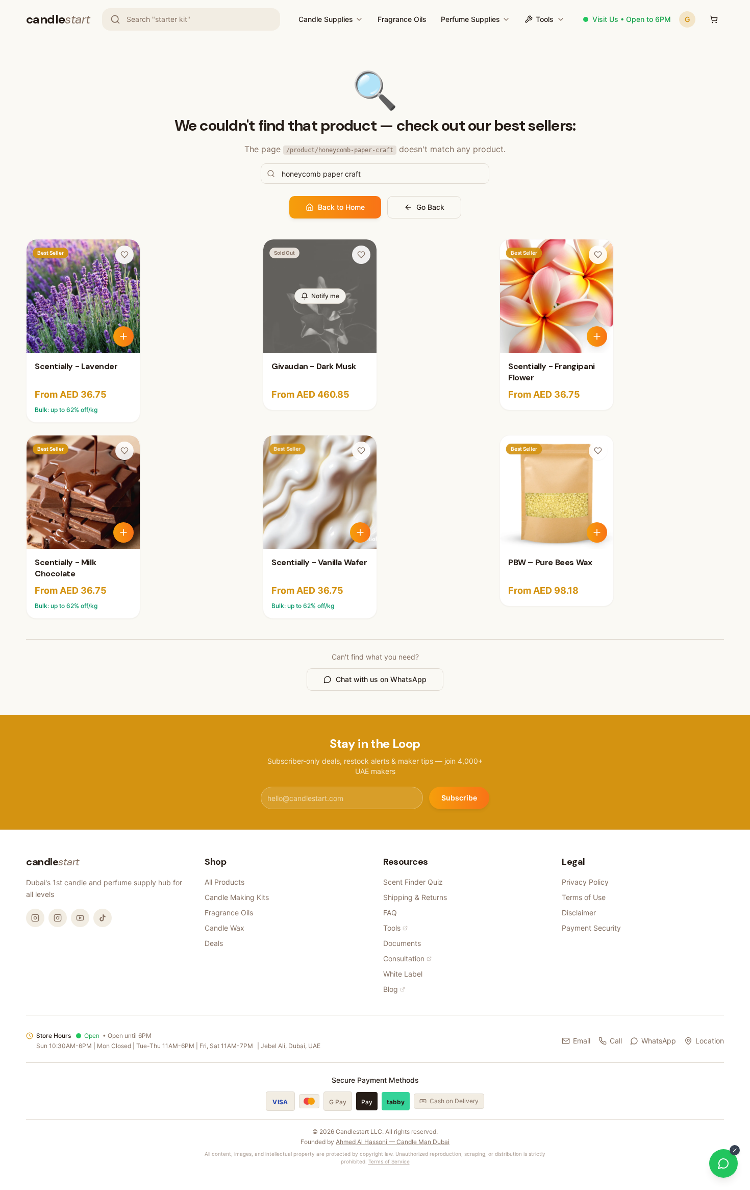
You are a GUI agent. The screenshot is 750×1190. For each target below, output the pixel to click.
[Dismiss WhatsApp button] (735, 1150)
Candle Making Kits (237, 897)
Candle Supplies (325, 19)
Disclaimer (579, 912)
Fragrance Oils (402, 19)
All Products (224, 882)
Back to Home (341, 207)
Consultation (403, 958)
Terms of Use (584, 897)
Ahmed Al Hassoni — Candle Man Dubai (392, 1142)
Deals (214, 943)
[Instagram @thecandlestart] (57, 918)
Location (709, 1040)
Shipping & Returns (415, 897)
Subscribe (459, 797)
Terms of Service (389, 1161)
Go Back (430, 207)
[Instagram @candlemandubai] (35, 918)
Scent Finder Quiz (413, 882)
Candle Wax (224, 928)
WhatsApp (658, 1040)
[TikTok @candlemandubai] (102, 918)
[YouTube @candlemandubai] (80, 918)
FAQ (390, 912)
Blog (390, 989)
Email (581, 1040)
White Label (402, 973)
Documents (402, 943)
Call (616, 1040)
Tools (545, 19)
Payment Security (591, 928)
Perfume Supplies (470, 19)
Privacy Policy (585, 882)
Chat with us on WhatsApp (381, 679)
